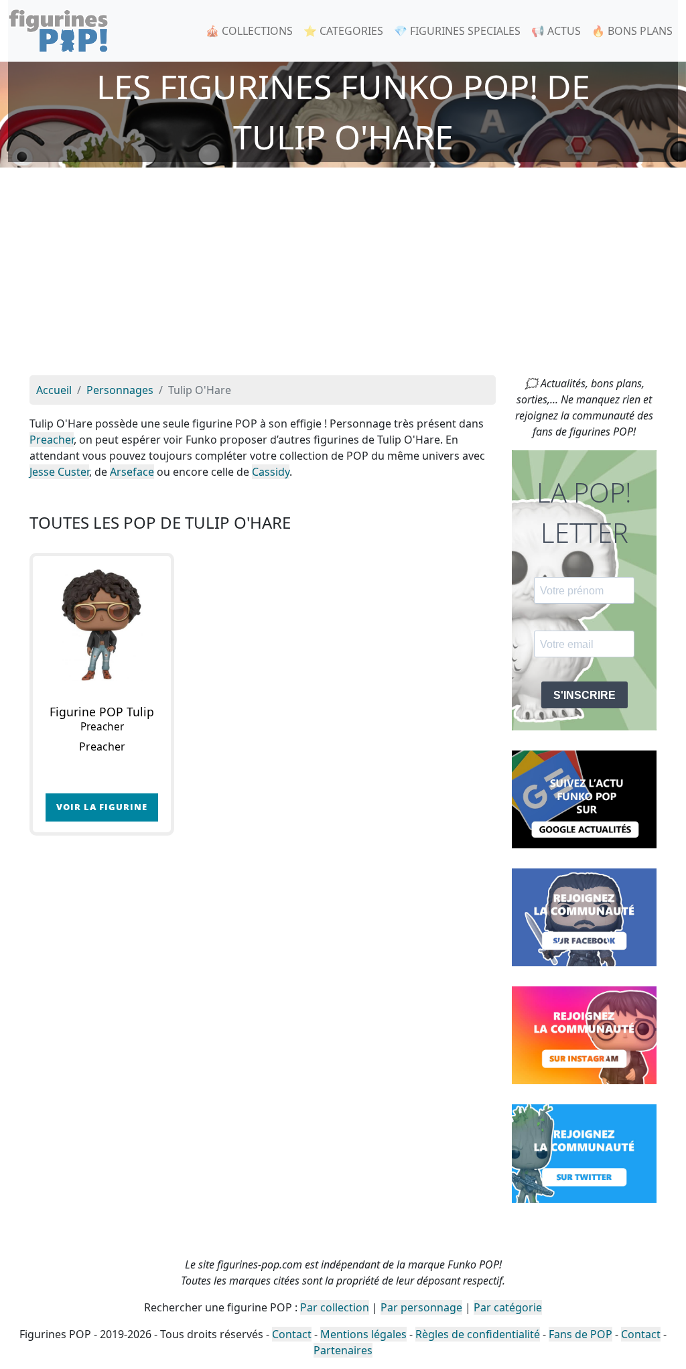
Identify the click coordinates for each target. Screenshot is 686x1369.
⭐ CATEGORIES (343, 30)
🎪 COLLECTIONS (249, 30)
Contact (292, 1334)
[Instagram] (584, 1034)
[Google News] (584, 798)
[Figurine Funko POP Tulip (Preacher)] (102, 625)
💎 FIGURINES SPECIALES (457, 30)
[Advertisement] (343, 275)
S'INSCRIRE (584, 695)
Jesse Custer (59, 471)
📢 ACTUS (556, 30)
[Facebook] (584, 916)
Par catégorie (508, 1307)
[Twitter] (584, 1152)
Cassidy (270, 471)
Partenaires (343, 1350)
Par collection (334, 1307)
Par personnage (421, 1307)
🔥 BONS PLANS (632, 30)
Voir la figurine (101, 807)
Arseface (132, 471)
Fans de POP (580, 1334)
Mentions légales (363, 1334)
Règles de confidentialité (477, 1334)
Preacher (51, 439)
